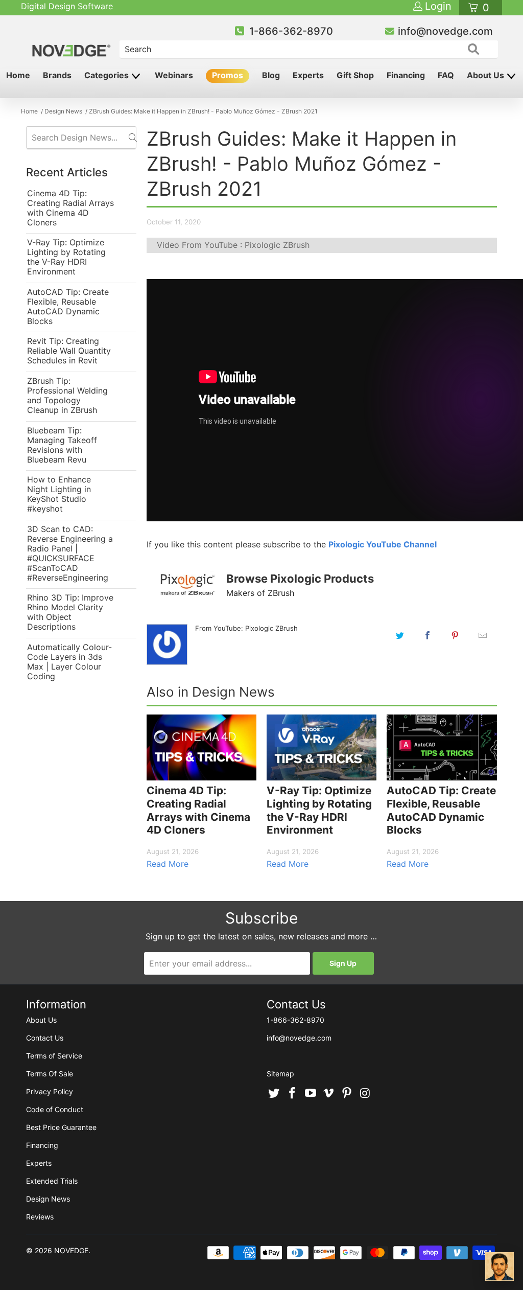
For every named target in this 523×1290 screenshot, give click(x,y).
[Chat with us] (499, 1266)
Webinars (174, 75)
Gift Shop (355, 75)
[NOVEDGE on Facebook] (292, 1094)
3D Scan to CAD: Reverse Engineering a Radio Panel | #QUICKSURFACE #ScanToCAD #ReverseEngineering (70, 553)
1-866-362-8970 (291, 31)
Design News (48, 1198)
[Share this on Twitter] (400, 635)
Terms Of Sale (49, 1073)
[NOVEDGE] (72, 42)
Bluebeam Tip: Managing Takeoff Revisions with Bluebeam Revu (62, 445)
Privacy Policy (49, 1091)
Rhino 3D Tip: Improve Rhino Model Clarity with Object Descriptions (70, 612)
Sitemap (280, 1073)
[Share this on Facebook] (427, 635)
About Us (486, 75)
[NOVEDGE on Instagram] (365, 1094)
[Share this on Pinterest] (455, 635)
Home (18, 75)
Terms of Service (54, 1055)
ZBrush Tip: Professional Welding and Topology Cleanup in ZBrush (67, 395)
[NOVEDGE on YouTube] (310, 1094)
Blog (271, 75)
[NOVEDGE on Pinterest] (347, 1094)
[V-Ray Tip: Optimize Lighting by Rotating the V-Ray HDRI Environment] (321, 748)
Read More (167, 864)
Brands (57, 75)
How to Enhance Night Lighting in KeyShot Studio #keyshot (59, 494)
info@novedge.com (445, 31)
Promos (227, 75)
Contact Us (44, 1037)
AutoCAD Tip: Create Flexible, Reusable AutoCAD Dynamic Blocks (68, 306)
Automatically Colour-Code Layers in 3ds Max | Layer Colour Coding (69, 661)
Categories (107, 75)
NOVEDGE (71, 1250)
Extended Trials (52, 1181)
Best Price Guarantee (61, 1127)
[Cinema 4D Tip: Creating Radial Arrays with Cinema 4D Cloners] (201, 748)
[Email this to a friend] (482, 635)
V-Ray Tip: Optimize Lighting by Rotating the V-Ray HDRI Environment (66, 257)
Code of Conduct (54, 1109)
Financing (406, 75)
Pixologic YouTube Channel (382, 544)
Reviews (40, 1216)
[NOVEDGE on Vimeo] (329, 1094)
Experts (308, 75)
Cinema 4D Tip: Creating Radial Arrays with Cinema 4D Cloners (70, 208)
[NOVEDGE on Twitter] (274, 1094)
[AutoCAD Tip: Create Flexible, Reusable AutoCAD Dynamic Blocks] (441, 748)
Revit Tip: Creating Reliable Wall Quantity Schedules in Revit (69, 350)
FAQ (446, 75)
